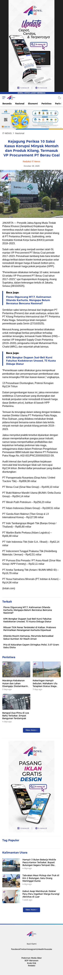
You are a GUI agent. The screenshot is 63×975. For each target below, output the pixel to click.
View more (31, 730)
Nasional (19, 103)
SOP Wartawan (31, 960)
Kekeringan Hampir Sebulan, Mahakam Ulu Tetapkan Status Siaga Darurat (45, 684)
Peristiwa (46, 103)
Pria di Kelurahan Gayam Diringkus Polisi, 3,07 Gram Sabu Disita (31, 646)
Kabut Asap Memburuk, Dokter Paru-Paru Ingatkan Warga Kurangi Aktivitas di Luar (40, 894)
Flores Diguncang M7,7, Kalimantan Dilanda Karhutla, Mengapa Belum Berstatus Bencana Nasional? (28, 300)
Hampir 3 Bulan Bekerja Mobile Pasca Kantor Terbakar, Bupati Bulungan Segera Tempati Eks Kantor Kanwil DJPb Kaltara (39, 863)
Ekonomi (33, 103)
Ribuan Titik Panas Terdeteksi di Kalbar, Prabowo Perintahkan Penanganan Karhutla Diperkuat (29, 629)
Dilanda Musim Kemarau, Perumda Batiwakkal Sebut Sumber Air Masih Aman (28, 637)
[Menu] (3, 97)
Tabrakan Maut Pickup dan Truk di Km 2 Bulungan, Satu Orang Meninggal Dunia (40, 878)
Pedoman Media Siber (31, 958)
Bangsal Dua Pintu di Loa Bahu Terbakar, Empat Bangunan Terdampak (15, 715)
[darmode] (59, 97)
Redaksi (31, 965)
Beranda (6, 103)
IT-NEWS (7, 133)
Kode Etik (31, 963)
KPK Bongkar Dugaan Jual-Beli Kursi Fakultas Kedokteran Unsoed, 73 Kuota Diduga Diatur (31, 360)
